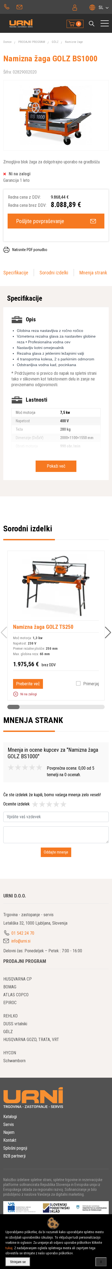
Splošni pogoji (15, 1148)
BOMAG (9, 986)
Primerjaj (91, 683)
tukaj (9, 1248)
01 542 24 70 (6, 6)
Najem (8, 1132)
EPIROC (10, 1002)
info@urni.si (20, 6)
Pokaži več (56, 466)
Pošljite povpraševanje (40, 221)
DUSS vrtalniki (15, 1023)
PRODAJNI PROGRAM (31, 42)
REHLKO (10, 1016)
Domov (7, 42)
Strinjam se (18, 1262)
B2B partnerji (14, 1156)
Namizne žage (74, 42)
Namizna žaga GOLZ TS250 (43, 627)
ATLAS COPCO (16, 994)
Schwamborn (14, 1060)
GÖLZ (55, 42)
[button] (91, 23)
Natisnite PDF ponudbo (29, 250)
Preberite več (28, 683)
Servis (8, 1124)
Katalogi (10, 1116)
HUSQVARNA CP (17, 979)
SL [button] (101, 7)
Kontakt (9, 1140)
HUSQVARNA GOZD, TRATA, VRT (31, 1039)
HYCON (9, 1052)
